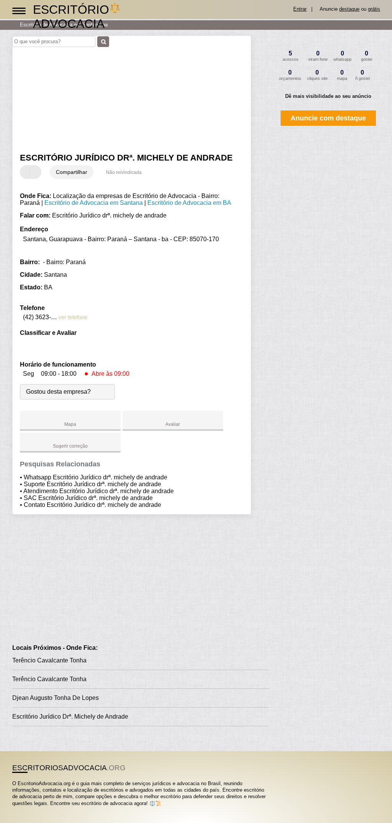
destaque (349, 9)
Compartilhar (71, 172)
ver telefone (72, 317)
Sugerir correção (70, 446)
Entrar (300, 9)
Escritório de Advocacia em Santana (93, 203)
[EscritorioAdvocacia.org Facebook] (14, 810)
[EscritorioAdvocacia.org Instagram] (21, 810)
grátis (374, 9)
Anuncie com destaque (328, 118)
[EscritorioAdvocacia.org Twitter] (17, 810)
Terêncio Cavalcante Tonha (49, 660)
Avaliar (172, 424)
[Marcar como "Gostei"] (27, 172)
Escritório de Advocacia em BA (189, 203)
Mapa (70, 424)
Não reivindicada (124, 172)
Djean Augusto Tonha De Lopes (55, 698)
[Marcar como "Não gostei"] (36, 172)
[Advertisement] (127, 95)
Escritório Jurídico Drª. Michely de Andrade (70, 716)
